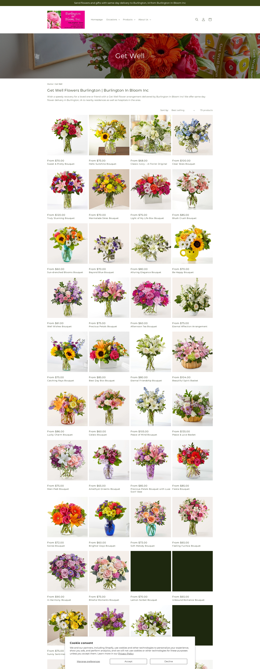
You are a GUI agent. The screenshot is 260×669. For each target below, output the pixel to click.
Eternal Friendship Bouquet (146, 380)
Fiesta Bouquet (181, 489)
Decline (168, 661)
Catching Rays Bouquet (60, 380)
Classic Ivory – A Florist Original (149, 164)
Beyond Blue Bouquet (101, 272)
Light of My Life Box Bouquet (147, 218)
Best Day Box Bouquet (102, 380)
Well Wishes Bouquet (59, 326)
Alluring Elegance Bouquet (146, 272)
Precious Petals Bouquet (103, 326)
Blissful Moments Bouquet (104, 600)
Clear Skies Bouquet (183, 164)
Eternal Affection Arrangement (189, 326)
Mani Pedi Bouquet (58, 489)
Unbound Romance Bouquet (188, 600)
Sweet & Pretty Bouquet (60, 164)
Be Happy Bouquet (183, 272)
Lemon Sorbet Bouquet (144, 600)
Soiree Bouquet (56, 545)
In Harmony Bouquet (59, 600)
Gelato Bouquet (98, 434)
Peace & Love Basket (184, 434)
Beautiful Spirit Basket (185, 380)
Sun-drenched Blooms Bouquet (65, 272)
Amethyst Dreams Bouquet (104, 489)
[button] (112, 19)
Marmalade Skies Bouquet (104, 218)
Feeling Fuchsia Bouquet (186, 545)
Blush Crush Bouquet (184, 218)
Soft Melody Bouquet (143, 545)
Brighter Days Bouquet (102, 545)
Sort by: (164, 110)
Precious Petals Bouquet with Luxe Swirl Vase (150, 490)
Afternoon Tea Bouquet (144, 326)
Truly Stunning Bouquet (61, 218)
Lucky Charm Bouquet (60, 434)
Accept (128, 661)
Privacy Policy (126, 653)
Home (50, 84)
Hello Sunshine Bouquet (102, 164)
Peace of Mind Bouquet (144, 434)
